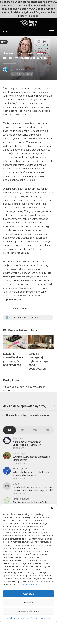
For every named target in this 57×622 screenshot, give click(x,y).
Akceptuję (28, 593)
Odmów (28, 602)
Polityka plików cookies (17, 618)
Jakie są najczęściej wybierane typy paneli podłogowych (38, 361)
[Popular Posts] (22, 430)
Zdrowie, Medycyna (22, 74)
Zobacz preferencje (28, 610)
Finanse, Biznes (21, 468)
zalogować (21, 386)
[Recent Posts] (9, 430)
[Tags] (47, 430)
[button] (52, 508)
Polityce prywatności (27, 584)
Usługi (16, 483)
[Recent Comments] (34, 430)
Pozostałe (18, 438)
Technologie (19, 453)
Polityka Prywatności (41, 618)
